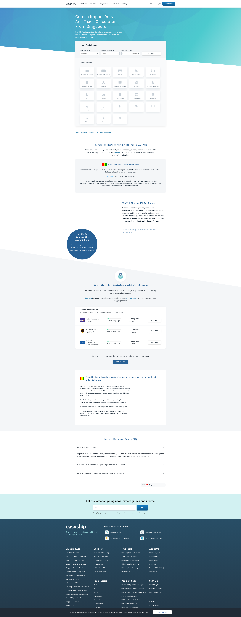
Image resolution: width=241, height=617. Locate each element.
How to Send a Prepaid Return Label (133, 592)
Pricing (124, 4)
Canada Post (98, 600)
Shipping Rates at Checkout (75, 568)
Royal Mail (97, 607)
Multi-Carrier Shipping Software (77, 556)
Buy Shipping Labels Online (75, 575)
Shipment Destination (107, 50)
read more (144, 612)
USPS (95, 585)
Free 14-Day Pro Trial (156, 585)
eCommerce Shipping (101, 553)
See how (88, 298)
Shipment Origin (85, 50)
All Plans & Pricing (155, 588)
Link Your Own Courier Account (76, 590)
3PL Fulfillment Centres (101, 568)
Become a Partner (155, 592)
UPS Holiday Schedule (129, 603)
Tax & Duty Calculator (129, 556)
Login (159, 4)
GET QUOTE (152, 53)
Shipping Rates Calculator (130, 553)
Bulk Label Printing (72, 579)
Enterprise (151, 4)
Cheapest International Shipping (132, 588)
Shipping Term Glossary (129, 568)
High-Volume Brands (101, 556)
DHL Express (98, 596)
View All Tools (125, 571)
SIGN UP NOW (120, 362)
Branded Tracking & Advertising (77, 594)
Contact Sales (154, 605)
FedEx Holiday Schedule (129, 607)
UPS (95, 588)
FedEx (96, 592)
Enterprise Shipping (101, 560)
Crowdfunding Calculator (130, 560)
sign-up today (131, 298)
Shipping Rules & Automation (76, 564)
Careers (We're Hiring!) (156, 568)
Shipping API (70, 605)
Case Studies (153, 556)
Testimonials (153, 560)
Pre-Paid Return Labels (73, 598)
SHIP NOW (154, 320)
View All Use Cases (100, 571)
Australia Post (98, 603)
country (118, 152)
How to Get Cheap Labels (129, 596)
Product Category (86, 62)
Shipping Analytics (72, 602)
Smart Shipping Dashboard (75, 560)
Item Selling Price (126, 50)
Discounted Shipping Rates (75, 571)
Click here (109, 176)
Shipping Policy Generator (130, 564)
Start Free (169, 4)
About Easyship (154, 553)
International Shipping (74, 583)
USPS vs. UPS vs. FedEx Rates (131, 600)
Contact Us (153, 571)
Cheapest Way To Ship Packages (132, 585)
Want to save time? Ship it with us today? (92, 132)
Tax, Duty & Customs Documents (77, 587)
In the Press (153, 564)
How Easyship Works (73, 553)
